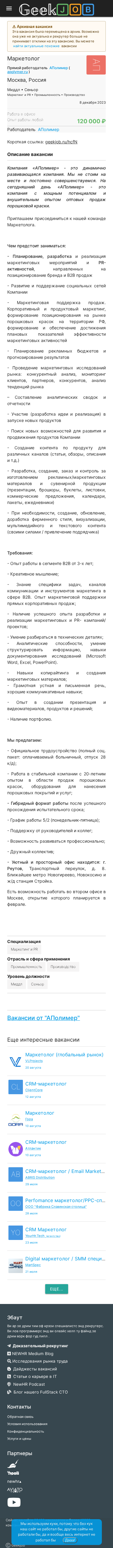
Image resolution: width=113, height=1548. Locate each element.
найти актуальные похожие (36, 46)
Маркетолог (39, 1113)
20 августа (33, 1067)
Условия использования (27, 1424)
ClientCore (34, 1090)
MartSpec (33, 1265)
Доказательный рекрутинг (39, 1345)
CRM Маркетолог (46, 1229)
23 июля (31, 1242)
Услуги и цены (19, 1439)
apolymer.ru (17, 71)
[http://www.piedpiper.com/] (13, 1465)
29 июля (31, 1184)
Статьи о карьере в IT (34, 1376)
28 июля (31, 1213)
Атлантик (33, 1148)
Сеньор (37, 984)
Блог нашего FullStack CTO (39, 1392)
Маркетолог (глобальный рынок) (64, 1055)
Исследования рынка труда (39, 1361)
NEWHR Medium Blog (32, 1353)
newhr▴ (14, 1481)
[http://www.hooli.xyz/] (13, 1475)
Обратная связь (20, 1417)
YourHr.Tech (43, 1236)
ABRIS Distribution (40, 1177)
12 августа (33, 1096)
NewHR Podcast (28, 1384)
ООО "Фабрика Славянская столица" (56, 1207)
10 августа (33, 1126)
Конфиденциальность (25, 1431)
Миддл (16, 984)
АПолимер (58, 68)
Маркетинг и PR (24, 949)
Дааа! (70, 1540)
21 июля (31, 1271)
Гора (29, 1119)
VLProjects (34, 1061)
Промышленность (26, 966)
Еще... (56, 1289)
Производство (63, 966)
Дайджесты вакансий (34, 1368)
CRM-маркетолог (46, 1084)
